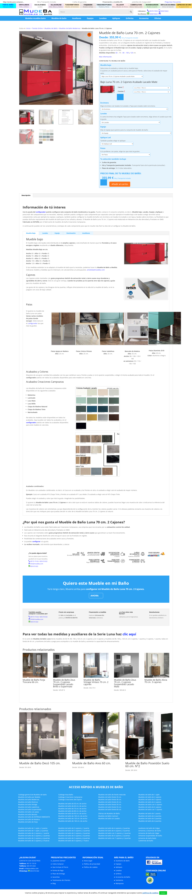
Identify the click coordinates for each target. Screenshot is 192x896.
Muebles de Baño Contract (108, 816)
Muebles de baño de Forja (28, 822)
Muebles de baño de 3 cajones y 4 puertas (74, 836)
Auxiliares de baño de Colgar (149, 828)
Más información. (105, 57)
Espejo (57, 233)
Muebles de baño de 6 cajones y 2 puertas (114, 836)
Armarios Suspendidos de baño (150, 836)
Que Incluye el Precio (60, 867)
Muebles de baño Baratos (27, 814)
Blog (54, 883)
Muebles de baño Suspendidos (29, 809)
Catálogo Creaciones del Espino (70, 799)
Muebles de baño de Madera (29, 819)
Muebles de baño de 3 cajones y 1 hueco (73, 841)
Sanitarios (119, 880)
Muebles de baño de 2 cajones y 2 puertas (34, 836)
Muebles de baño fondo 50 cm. (109, 804)
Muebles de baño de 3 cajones (149, 799)
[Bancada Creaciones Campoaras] (140, 328)
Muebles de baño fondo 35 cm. (109, 797)
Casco (121, 87)
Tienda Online (37, 28)
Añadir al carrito (120, 184)
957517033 (154, 11)
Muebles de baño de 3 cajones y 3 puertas (74, 833)
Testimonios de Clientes (61, 880)
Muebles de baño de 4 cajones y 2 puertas (114, 828)
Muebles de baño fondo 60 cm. (109, 809)
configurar (36, 541)
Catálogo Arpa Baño (65, 795)
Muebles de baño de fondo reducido (112, 795)
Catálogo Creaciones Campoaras (70, 797)
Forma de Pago (57, 870)
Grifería (118, 874)
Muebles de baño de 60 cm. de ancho (72, 806)
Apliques (116, 18)
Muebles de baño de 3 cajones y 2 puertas (74, 831)
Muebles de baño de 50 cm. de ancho (72, 804)
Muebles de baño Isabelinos (28, 807)
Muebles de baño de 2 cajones (149, 797)
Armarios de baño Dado (147, 838)
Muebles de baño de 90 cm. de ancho (72, 813)
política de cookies (150, 893)
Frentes (121, 91)
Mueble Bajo (31, 233)
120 (131, 53)
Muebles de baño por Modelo (29, 797)
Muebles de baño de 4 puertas (149, 821)
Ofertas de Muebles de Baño (109, 813)
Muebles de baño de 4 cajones (149, 802)
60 (116, 53)
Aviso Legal (88, 861)
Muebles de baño (58, 18)
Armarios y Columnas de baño (149, 831)
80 (123, 53)
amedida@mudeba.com (96, 270)
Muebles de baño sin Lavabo (109, 818)
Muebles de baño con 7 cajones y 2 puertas (114, 838)
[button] (89, 35)
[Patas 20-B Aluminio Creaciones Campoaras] (164, 328)
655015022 (164, 11)
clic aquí (129, 634)
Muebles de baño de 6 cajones (149, 807)
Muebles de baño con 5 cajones (150, 804)
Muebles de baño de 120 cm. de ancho (72, 818)
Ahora (95, 595)
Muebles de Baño (50, 28)
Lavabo (45, 233)
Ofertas (157, 18)
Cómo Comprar (58, 864)
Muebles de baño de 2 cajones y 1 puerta (33, 833)
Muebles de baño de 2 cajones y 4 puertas (34, 838)
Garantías (56, 877)
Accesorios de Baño (123, 877)
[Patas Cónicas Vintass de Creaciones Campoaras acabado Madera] (92, 328)
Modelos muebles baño (35, 18)
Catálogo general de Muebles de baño (32, 795)
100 (127, 53)
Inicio (28, 28)
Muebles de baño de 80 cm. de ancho (72, 811)
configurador (41, 212)
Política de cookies (91, 867)
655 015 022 (43, 561)
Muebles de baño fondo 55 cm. (109, 807)
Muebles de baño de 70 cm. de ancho (72, 809)
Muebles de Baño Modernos (69, 28)
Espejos (90, 18)
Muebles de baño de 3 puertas (149, 818)
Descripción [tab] (26, 195)
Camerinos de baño (145, 841)
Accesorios (144, 18)
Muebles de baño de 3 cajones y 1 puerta (73, 828)
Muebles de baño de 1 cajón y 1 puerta (32, 828)
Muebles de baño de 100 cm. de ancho (72, 816)
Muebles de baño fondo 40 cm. (109, 799)
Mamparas (120, 883)
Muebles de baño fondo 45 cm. (109, 802)
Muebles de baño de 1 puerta (149, 813)
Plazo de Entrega (58, 874)
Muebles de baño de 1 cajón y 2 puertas (33, 831)
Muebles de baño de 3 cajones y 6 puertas (74, 838)
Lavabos (103, 18)
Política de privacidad (92, 864)
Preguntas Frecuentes (173, 2)
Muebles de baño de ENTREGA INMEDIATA (34, 817)
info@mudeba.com (36, 564)
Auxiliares (76, 18)
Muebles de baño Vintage (27, 804)
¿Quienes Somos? (58, 861)
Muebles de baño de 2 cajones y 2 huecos (33, 841)
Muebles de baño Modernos (28, 799)
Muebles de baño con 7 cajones (150, 809)
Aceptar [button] (163, 893)
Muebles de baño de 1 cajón (149, 795)
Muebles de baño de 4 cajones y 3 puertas (114, 831)
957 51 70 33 (34, 561)
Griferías (129, 18)
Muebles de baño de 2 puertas (149, 816)
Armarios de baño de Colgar (148, 833)
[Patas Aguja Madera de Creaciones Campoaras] (67, 328)
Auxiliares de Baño (123, 861)
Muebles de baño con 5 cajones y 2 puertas (114, 833)
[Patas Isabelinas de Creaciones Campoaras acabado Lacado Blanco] (116, 328)
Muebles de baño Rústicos (28, 802)
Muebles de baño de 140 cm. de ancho (72, 821)
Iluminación (71, 233)
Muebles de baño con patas (28, 812)
